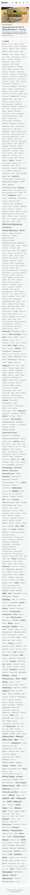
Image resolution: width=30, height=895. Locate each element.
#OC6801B (17, 282)
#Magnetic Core (6, 235)
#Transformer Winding (8, 179)
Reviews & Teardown (7, 24)
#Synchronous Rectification (11, 438)
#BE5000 (23, 583)
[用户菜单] (27, 2)
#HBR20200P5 (6, 106)
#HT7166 (5, 46)
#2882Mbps (11, 577)
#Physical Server (7, 632)
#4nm (12, 294)
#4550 (16, 143)
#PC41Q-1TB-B (18, 253)
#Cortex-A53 (23, 380)
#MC (13, 798)
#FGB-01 (25, 211)
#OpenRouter (6, 64)
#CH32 (18, 482)
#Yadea (13, 308)
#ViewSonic (5, 697)
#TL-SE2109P (13, 602)
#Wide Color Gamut (22, 131)
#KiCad (9, 109)
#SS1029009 (14, 155)
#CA (20, 314)
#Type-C (6, 691)
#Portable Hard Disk (8, 422)
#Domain (13, 848)
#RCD (4, 184)
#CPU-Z (18, 296)
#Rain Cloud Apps (15, 334)
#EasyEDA (23, 438)
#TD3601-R (5, 672)
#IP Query (23, 81)
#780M (16, 748)
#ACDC (23, 181)
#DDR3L (24, 206)
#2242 (13, 365)
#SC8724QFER (19, 370)
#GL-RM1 (16, 216)
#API (12, 64)
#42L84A (24, 513)
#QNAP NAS (11, 804)
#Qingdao (20, 66)
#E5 (17, 715)
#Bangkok (12, 702)
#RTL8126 (23, 294)
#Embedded (7, 872)
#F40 (26, 93)
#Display (4, 694)
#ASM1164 (25, 57)
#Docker (6, 819)
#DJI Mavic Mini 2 (6, 168)
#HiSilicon (22, 91)
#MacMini (21, 529)
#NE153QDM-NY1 (14, 258)
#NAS (4, 811)
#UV (7, 265)
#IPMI (13, 637)
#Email (18, 813)
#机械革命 (18, 757)
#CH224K (5, 195)
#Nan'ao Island (22, 198)
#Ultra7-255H (13, 260)
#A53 (4, 640)
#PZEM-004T (22, 454)
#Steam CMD (20, 731)
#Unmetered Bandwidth (13, 585)
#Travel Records (22, 558)
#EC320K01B (5, 513)
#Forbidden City (6, 542)
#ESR (25, 446)
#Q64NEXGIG (14, 518)
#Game (12, 795)
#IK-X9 (22, 580)
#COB (16, 291)
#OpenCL (5, 296)
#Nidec (12, 513)
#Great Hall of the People (9, 534)
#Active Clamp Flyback (8, 104)
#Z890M (4, 362)
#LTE (11, 99)
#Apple (4, 529)
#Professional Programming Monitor (11, 136)
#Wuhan (4, 69)
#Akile (4, 842)
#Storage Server (16, 57)
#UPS (18, 502)
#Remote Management (8, 213)
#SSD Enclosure (16, 617)
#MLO (4, 572)
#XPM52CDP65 (22, 106)
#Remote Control (19, 213)
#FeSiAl (19, 221)
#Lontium (12, 211)
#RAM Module (6, 245)
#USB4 (23, 620)
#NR (16, 99)
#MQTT (8, 57)
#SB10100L (20, 284)
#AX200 (25, 743)
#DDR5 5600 (5, 248)
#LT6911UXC (18, 643)
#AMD (21, 833)
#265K (10, 362)
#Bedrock (19, 762)
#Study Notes (11, 726)
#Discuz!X (5, 334)
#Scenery (5, 539)
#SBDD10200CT (17, 170)
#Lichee (12, 649)
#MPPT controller (12, 319)
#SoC (25, 523)
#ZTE (21, 510)
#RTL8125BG (14, 746)
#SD (17, 340)
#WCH (24, 482)
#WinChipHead (6, 485)
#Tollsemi (5, 206)
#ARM (9, 640)
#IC (25, 192)
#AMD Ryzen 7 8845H (14, 751)
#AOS (4, 148)
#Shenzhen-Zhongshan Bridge (10, 116)
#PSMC (17, 380)
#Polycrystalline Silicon (8, 324)
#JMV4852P (11, 372)
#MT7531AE (5, 661)
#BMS (4, 634)
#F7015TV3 (15, 510)
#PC (23, 526)
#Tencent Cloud (6, 588)
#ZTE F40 (5, 102)
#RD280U (10, 143)
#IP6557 (22, 779)
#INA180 (22, 44)
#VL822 (12, 342)
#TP (17, 599)
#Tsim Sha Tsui (14, 76)
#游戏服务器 (5, 733)
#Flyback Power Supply (9, 187)
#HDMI (25, 646)
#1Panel (5, 400)
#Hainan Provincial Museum (9, 546)
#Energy (4, 451)
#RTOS (24, 860)
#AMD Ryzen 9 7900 (7, 833)
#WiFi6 (18, 679)
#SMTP (22, 816)
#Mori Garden (18, 190)
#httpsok (5, 854)
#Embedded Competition (8, 482)
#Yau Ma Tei (5, 76)
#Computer (11, 348)
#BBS (15, 345)
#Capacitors (18, 449)
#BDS (20, 765)
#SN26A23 (18, 515)
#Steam (24, 733)
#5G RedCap (5, 96)
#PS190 (4, 515)
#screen (11, 700)
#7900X (16, 833)
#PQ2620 (11, 184)
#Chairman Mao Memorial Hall (17, 532)
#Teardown (16, 743)
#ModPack (6, 476)
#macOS (11, 526)
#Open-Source (9, 786)
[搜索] (23, 2)
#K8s (24, 331)
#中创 (18, 857)
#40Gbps (21, 614)
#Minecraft (22, 798)
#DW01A (4, 44)
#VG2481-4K (13, 697)
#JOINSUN (12, 48)
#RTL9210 (20, 422)
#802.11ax (5, 658)
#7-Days (22, 739)
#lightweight (20, 704)
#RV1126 (4, 209)
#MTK (12, 385)
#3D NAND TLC (7, 403)
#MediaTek (14, 669)
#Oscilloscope (6, 113)
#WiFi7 (17, 583)
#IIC (3, 869)
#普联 (14, 599)
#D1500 (24, 502)
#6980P (4, 279)
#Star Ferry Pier (14, 74)
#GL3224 (12, 340)
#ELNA (14, 444)
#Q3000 (17, 375)
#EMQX (23, 54)
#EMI (9, 176)
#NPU (25, 253)
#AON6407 (5, 160)
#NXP (15, 153)
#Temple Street (23, 74)
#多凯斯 (4, 375)
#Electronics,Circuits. (9, 881)
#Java (18, 795)
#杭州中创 (12, 857)
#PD (19, 786)
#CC (20, 769)
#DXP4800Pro (18, 59)
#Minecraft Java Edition (10, 792)
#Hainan (15, 561)
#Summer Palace (18, 551)
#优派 (23, 694)
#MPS (16, 157)
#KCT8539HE (16, 664)
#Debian (13, 766)
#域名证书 (23, 842)
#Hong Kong (5, 81)
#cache (4, 605)
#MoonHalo (15, 141)
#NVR (18, 393)
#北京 (26, 556)
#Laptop (5, 260)
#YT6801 (10, 253)
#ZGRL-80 (21, 291)
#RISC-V (12, 646)
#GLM (18, 61)
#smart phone (23, 792)
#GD (3, 569)
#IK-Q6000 (22, 672)
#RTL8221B (22, 661)
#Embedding (12, 123)
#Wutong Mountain (7, 120)
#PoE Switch (17, 593)
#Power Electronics (10, 230)
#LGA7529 (13, 275)
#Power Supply (8, 777)
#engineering (16, 723)
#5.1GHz (4, 577)
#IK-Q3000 (19, 385)
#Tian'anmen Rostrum (8, 537)
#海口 (8, 558)
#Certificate (21, 848)
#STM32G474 (19, 872)
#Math (12, 729)
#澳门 (21, 556)
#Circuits (18, 878)
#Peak (13, 126)
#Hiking (21, 116)
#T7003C (5, 643)
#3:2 (20, 139)
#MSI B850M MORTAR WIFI (9, 301)
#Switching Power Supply (9, 240)
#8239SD (9, 666)
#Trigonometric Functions (9, 731)
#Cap (12, 449)
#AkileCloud (10, 842)
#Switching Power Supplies (10, 181)
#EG (3, 444)
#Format (16, 684)
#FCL (23, 795)
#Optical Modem (6, 510)
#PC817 (13, 173)
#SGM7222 (23, 413)
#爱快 (4, 593)
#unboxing (7, 688)
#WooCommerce (6, 272)
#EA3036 (16, 337)
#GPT (18, 462)
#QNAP (23, 811)
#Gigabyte (6, 365)
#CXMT (19, 245)
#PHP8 (17, 265)
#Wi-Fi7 (11, 583)
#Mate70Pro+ (13, 198)
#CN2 (4, 721)
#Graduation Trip (13, 556)
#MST (16, 139)
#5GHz (16, 574)
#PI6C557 (19, 416)
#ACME (9, 314)
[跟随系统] (16, 2)
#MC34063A (18, 494)
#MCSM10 (18, 468)
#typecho (19, 102)
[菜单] (12, 2)
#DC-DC (17, 441)
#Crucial (4, 253)
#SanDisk (15, 408)
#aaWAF (23, 316)
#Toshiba (21, 153)
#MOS (4, 176)
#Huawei (22, 491)
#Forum (21, 345)
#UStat (12, 265)
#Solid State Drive (7, 435)
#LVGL (17, 866)
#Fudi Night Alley (16, 544)
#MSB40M (9, 170)
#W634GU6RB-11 (19, 203)
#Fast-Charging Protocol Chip (10, 192)
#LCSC (4, 441)
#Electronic (17, 488)
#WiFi (25, 679)
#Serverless (6, 331)
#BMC (18, 637)
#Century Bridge (6, 544)
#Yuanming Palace (7, 553)
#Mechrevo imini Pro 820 (8, 757)
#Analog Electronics (19, 89)
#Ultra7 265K (17, 362)
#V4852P (4, 372)
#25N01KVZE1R (6, 377)
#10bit (4, 139)
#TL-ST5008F (6, 388)
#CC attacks (13, 769)
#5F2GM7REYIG (20, 569)
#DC (9, 279)
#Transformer (7, 227)
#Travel (14, 559)
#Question (5, 771)
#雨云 (16, 740)
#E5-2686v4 (5, 715)
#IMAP (17, 816)
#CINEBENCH (7, 351)
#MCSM (5, 471)
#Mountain (6, 131)
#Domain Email (6, 813)
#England (13, 840)
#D (21, 446)
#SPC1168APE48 (6, 163)
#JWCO (19, 444)
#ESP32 (21, 451)
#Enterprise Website (7, 397)
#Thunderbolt (6, 419)
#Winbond (22, 411)
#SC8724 (11, 370)
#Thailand (23, 712)
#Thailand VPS (19, 702)
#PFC (8, 218)
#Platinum (5, 702)
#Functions (18, 729)
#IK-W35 (19, 590)
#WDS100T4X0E (19, 405)
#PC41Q (17, 255)
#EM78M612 (5, 496)
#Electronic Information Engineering (13, 243)
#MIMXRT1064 (6, 155)
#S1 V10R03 (15, 150)
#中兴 (11, 508)
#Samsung (11, 368)
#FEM (4, 666)
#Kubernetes (16, 331)
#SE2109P (5, 602)
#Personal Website (19, 397)
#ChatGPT (24, 462)
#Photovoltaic (19, 324)
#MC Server (14, 471)
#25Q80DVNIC (15, 413)
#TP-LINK (23, 599)
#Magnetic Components (8, 238)
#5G (4, 664)
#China (16, 563)
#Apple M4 (19, 523)
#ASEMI (17, 368)
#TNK (10, 206)
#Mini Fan (5, 54)
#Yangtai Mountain (13, 118)
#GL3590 (5, 526)
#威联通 (17, 811)
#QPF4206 (10, 153)
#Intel (5, 808)
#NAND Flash (12, 605)
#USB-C (5, 416)
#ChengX (5, 446)
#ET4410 (5, 860)
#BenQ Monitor (6, 141)
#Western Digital (6, 410)
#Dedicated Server (12, 634)
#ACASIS (12, 427)
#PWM (14, 279)
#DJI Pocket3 (12, 201)
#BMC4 (4, 314)
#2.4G (9, 664)
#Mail (19, 819)
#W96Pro (24, 48)
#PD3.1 (24, 785)
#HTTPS (17, 851)
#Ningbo (17, 629)
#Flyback (21, 188)
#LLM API (17, 64)
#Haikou (4, 563)
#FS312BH (17, 623)
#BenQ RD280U (23, 141)
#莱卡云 (15, 721)
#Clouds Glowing (6, 827)
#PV (3, 265)
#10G (15, 652)
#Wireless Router (8, 679)
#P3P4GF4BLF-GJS (16, 377)
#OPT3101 (22, 157)
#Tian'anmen (12, 539)
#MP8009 (9, 572)
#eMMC (4, 216)
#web (5, 858)
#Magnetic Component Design (19, 218)
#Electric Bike (11, 306)
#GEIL (18, 250)
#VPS (24, 840)
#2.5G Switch (6, 596)
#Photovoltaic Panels (7, 326)
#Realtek (13, 661)
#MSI (24, 301)
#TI (24, 163)
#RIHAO (4, 623)
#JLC (4, 170)
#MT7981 (5, 383)
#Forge (15, 311)
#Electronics (8, 878)
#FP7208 (11, 282)
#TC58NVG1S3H (6, 150)
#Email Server (6, 816)
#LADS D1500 (7, 505)
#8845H (23, 751)
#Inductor (5, 233)
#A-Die (24, 348)
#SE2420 (9, 652)
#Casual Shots (17, 830)
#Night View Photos (7, 129)
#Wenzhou (5, 556)
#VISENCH (23, 393)
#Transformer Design (20, 179)
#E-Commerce (24, 270)
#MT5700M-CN (6, 93)
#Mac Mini (6, 532)
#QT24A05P (16, 206)
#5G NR (5, 99)
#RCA (4, 337)
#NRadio (21, 93)
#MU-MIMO (12, 580)
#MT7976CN (5, 385)
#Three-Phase (6, 459)
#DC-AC (9, 499)
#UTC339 (11, 494)
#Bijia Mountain (18, 129)
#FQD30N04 (5, 284)
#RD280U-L (10, 139)
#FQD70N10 (19, 286)
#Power (5, 875)
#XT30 (20, 109)
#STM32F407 (10, 866)
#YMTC (22, 255)
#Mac (14, 529)
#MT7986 (23, 666)
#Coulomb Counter (7, 311)
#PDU (15, 390)
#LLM (13, 459)
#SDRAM (11, 380)
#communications (7, 723)
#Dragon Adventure (16, 476)
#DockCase (11, 375)
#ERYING (4, 629)
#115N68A (5, 494)
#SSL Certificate (7, 851)
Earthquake (17, 891)
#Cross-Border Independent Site (10, 270)
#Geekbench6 (17, 351)
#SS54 (23, 368)
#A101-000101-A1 (14, 400)
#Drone (13, 165)
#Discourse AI (21, 123)
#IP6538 (16, 779)
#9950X (4, 304)
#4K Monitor (22, 697)
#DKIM (13, 813)
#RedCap (24, 96)
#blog (24, 769)
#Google (12, 845)
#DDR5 (18, 348)
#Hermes (4, 89)
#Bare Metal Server (20, 632)
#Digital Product (17, 687)
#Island (20, 195)
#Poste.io (14, 819)
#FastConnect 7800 (7, 299)
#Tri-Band (5, 580)
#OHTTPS (24, 851)
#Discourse (6, 126)
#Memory (13, 245)
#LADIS (15, 505)
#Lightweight (12, 704)
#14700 (4, 637)
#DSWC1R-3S (19, 372)
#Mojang (12, 316)
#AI (23, 459)
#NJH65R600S (6, 173)
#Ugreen (13, 61)
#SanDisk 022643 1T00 (8, 405)
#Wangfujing (15, 542)
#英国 (4, 836)
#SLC (20, 163)
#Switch (25, 593)
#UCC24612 (23, 168)
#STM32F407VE (12, 863)
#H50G (20, 390)
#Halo (18, 881)
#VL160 (18, 342)
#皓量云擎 (10, 277)
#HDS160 (10, 111)
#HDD (4, 801)
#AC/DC (23, 230)
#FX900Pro (16, 620)
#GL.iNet (10, 216)
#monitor (18, 700)
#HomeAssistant (6, 454)
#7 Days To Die (6, 743)
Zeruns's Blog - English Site (17, 889)
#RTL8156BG (6, 342)
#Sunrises (25, 824)
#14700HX (21, 634)
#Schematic (6, 479)
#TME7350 (19, 209)
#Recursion (12, 682)
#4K (13, 691)
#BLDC (12, 160)
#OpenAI (5, 123)
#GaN (23, 250)
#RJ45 (4, 652)
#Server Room (6, 395)
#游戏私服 (13, 733)
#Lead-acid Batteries (8, 321)
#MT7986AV (5, 669)
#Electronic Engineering (12, 224)
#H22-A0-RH (12, 146)
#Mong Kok (13, 71)
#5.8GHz (22, 574)
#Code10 (20, 260)
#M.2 (16, 614)
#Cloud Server (19, 837)
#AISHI (11, 446)
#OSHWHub (14, 479)
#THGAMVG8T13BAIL (7, 203)
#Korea (9, 721)
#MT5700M (14, 93)
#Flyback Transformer (8, 190)
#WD (10, 408)
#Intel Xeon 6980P (19, 277)
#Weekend (13, 195)
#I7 (9, 637)
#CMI (17, 718)
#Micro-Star (5, 294)
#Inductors (6, 449)
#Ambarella (5, 146)
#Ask (11, 771)
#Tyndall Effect (21, 113)
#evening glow (17, 824)
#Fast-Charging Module (8, 782)
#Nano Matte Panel (16, 134)
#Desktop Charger (7, 779)
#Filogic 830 (22, 669)
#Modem (16, 508)
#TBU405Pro (5, 427)
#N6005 (11, 808)
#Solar (17, 328)
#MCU (12, 869)
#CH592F (16, 46)
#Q (18, 446)
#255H (22, 258)
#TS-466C (11, 811)
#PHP (9, 345)
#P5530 (4, 277)
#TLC (16, 403)
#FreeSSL (17, 842)
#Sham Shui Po (21, 71)
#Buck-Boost (7, 824)
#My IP (18, 81)
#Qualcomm (18, 299)
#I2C (7, 869)
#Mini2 (18, 165)
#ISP (12, 718)
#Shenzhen (6, 566)
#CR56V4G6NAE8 (21, 658)
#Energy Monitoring (13, 451)
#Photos (6, 830)
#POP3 (13, 816)
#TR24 (23, 306)
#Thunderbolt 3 (13, 424)
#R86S (13, 393)
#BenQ (4, 143)
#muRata (11, 157)
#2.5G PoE (16, 572)
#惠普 (8, 617)
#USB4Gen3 (5, 611)
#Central (4, 79)
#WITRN (18, 48)
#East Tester (24, 857)
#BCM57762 (11, 515)
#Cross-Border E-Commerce (19, 272)
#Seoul (4, 585)
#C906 (14, 640)
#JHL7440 (5, 424)
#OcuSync (22, 150)
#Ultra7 (24, 356)
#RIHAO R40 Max (6, 620)
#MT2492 (22, 337)
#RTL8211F (11, 209)
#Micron (5, 523)
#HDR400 (17, 694)
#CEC (24, 444)
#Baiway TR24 (6, 308)
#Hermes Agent (22, 86)
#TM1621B (19, 279)
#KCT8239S (16, 666)
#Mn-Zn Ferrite (6, 221)
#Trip (10, 69)
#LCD (23, 863)
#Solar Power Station (8, 328)
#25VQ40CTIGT (6, 413)
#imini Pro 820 (6, 754)
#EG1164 (8, 444)
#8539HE (23, 664)
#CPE (10, 91)
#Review (6, 676)
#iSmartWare (23, 46)
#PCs (17, 526)
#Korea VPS (6, 718)
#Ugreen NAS (6, 61)
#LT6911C (5, 646)
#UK (18, 840)
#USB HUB (24, 342)
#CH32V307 (14, 485)
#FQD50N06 (5, 289)
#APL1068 (21, 518)
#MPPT (4, 319)
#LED (11, 289)
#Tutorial (6, 789)
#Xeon (12, 715)
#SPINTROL (19, 160)
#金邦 (14, 250)
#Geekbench (12, 296)
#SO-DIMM (13, 248)
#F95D (12, 54)
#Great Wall (19, 539)
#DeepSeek (11, 465)
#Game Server (8, 736)
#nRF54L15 (5, 211)
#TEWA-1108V (6, 393)
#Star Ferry (5, 74)
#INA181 (16, 44)
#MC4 (19, 319)
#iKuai (5, 682)
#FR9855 (14, 410)
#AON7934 (15, 163)
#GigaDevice (10, 569)
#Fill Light (17, 289)
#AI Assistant (6, 86)
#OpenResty (5, 268)
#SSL (11, 854)
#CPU (4, 359)
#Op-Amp (5, 91)
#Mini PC (14, 754)
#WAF (18, 316)
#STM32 (13, 875)
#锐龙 (20, 748)
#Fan (22, 51)
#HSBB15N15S (19, 104)
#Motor (5, 51)
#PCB (10, 623)
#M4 (9, 529)
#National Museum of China (9, 549)
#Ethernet (12, 658)
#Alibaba (4, 704)
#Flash (20, 605)
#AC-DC (21, 496)
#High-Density (20, 577)
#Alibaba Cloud (16, 707)
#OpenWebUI (6, 462)
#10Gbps (15, 596)
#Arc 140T (5, 255)
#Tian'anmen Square (7, 551)
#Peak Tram (5, 71)
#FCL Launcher (16, 789)
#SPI (18, 863)
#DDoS (5, 769)
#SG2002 (19, 640)
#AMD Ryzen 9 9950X (13, 304)
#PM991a (5, 368)
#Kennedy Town (23, 76)
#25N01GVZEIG (14, 672)
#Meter (12, 456)
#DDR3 (5, 380)
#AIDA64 (24, 245)
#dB (3, 726)
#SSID (22, 572)
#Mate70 (5, 198)
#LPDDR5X (19, 520)
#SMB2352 (20, 146)
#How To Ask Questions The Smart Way (12, 773)
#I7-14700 (24, 629)
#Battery (22, 304)
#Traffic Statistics (20, 263)
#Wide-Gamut (19, 690)
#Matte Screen (6, 134)
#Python (22, 684)
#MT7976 (19, 383)
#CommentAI (12, 102)
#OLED (25, 869)
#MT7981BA (12, 383)
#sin (3, 729)
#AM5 (24, 296)
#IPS (24, 134)
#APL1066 (12, 520)
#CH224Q (14, 109)
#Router (15, 675)
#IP (22, 83)
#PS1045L (5, 370)
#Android (5, 795)
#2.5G (18, 805)
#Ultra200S (17, 356)
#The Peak (16, 69)
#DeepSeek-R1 (20, 464)
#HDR (10, 694)
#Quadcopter (6, 165)
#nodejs (12, 81)
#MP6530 (5, 157)
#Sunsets (15, 827)
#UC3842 (24, 173)
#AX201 (11, 255)
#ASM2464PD (20, 608)
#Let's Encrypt (21, 845)
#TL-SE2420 (14, 655)
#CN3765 (5, 282)
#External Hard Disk (8, 429)
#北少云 (13, 759)
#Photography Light (7, 291)
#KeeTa (22, 69)
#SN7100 (5, 408)
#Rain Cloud (7, 740)
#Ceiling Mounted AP (7, 574)
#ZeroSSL (5, 848)
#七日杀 (18, 733)
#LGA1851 (17, 354)
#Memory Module (6, 250)
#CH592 (11, 46)
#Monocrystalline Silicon (20, 321)
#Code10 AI (5, 263)
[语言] (20, 2)
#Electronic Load (6, 491)
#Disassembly (11, 286)
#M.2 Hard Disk (16, 419)
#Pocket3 (5, 201)
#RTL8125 (6, 746)
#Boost (23, 441)
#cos (23, 726)
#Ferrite (13, 221)
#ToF (20, 155)
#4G (20, 99)
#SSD (10, 802)
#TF (21, 340)
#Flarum (4, 348)
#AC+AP (12, 590)
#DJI (18, 201)
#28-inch (13, 131)
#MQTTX (17, 54)
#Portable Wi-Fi (15, 96)
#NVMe (23, 365)
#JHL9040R (5, 258)
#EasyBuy (23, 265)
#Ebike (18, 306)
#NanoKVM (18, 649)
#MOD (18, 473)
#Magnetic (15, 235)
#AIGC (19, 459)
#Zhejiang (11, 629)
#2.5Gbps (6, 600)
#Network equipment (16, 395)
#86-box (14, 588)
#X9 (17, 580)
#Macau (20, 561)
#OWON (13, 113)
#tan (18, 726)
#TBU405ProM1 (22, 424)
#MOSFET (16, 176)
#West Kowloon (12, 79)
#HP (3, 617)
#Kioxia (11, 643)
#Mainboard (21, 359)
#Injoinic (16, 51)
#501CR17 (18, 513)
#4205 (4, 153)
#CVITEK (24, 637)
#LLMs (4, 464)
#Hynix (11, 354)
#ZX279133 (5, 508)
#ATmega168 (13, 496)
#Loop (18, 682)
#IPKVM (19, 646)
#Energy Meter (19, 456)
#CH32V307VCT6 (7, 488)
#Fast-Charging (21, 783)
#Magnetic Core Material (15, 233)
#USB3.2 (10, 337)
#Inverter (16, 499)
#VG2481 (5, 699)
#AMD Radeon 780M (7, 748)
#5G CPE (15, 91)
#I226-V (4, 59)
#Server (6, 840)
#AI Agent (14, 86)
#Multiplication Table (7, 684)
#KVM (23, 136)
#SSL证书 (5, 845)
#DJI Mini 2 (15, 168)
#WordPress (5, 275)
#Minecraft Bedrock (8, 762)
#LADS (20, 505)
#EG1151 (22, 626)
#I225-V (4, 804)
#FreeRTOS (18, 860)
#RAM (19, 248)
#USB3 (4, 345)
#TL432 (10, 44)
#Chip (24, 190)
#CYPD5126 (13, 416)
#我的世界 (6, 798)
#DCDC (15, 627)
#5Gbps (16, 294)
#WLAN (5, 583)
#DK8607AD (14, 106)
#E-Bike (4, 306)
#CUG (22, 718)
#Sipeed (24, 649)
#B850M (19, 301)
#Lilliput (4, 111)
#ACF (4, 109)
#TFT (4, 866)
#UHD (25, 687)
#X (14, 446)
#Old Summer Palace (18, 553)
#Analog (10, 89)
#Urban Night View (21, 126)
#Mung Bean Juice (19, 537)
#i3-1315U (11, 59)
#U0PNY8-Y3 (5, 518)
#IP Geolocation (6, 83)
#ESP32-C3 (5, 456)
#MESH (23, 375)
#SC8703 (5, 340)
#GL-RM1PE (23, 216)
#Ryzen (5, 751)
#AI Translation (18, 120)
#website (18, 854)
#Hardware (6, 627)
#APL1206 (12, 523)
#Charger (20, 776)
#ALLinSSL (5, 316)
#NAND (5, 608)
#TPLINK (5, 655)
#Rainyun (20, 736)
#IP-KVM (5, 649)
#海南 (4, 558)
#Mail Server (5, 821)
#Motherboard (12, 359)
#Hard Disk (17, 435)
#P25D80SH (12, 608)
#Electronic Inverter (8, 502)
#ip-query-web (16, 83)
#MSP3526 (23, 866)
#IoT (3, 57)
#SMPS (15, 491)
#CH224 (20, 192)
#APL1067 (5, 520)
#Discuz (24, 334)
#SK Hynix (5, 354)
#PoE (10, 593)
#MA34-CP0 (20, 275)
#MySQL (12, 268)
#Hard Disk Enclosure (10, 433)
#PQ (4, 219)
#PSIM (18, 173)
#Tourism (21, 563)
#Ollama (12, 462)
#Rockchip (19, 211)
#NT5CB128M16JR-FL (18, 148)
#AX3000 (5, 590)
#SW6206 (5, 48)
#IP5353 (11, 51)
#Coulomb (19, 308)
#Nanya (9, 148)
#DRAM (22, 603)
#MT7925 (23, 354)
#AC (4, 499)
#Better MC (22, 311)
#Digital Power (14, 821)
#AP (22, 655)
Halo (12, 891)
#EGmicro (10, 441)
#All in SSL (16, 314)
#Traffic (12, 263)
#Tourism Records (7, 561)
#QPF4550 (21, 143)
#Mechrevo (6, 759)
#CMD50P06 (13, 284)
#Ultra (10, 356)
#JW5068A (23, 566)
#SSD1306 (19, 869)
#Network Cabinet (7, 390)
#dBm (22, 723)
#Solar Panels (18, 326)
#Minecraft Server (8, 474)
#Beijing (10, 563)
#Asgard (4, 356)
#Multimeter (17, 111)
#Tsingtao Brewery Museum (9, 66)
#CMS (18, 268)
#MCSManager (7, 468)
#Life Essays (15, 566)
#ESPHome (15, 454)
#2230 (18, 365)
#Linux (5, 766)
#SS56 (4, 286)
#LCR (12, 860)
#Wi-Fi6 (20, 588)
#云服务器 (10, 836)
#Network (18, 802)
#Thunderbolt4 (15, 611)
